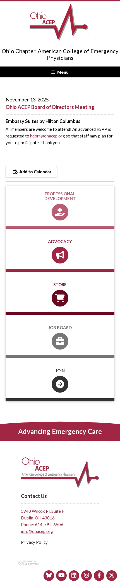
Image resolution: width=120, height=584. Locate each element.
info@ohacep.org (37, 531)
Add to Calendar (34, 171)
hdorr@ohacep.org (47, 135)
